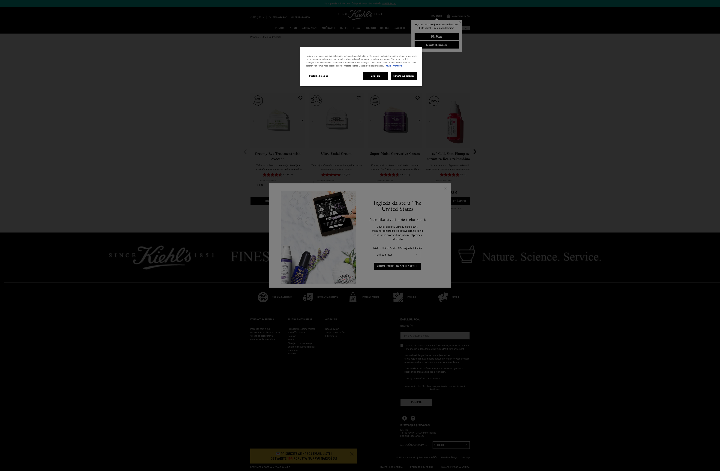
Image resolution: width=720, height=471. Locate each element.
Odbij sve (375, 76)
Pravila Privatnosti (393, 65)
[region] (361, 66)
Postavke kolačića (318, 76)
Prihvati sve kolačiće (404, 76)
